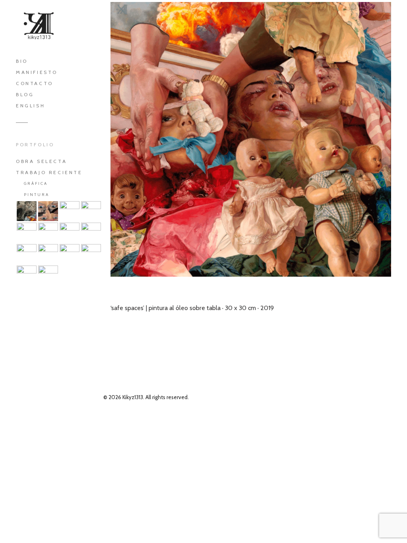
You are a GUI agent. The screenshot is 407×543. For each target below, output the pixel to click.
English (30, 106)
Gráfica (36, 183)
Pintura (36, 194)
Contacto (34, 83)
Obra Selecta (41, 161)
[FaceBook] (34, 316)
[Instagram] (82, 316)
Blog (25, 94)
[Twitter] (58, 316)
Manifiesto (37, 72)
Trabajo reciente (49, 172)
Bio (22, 61)
